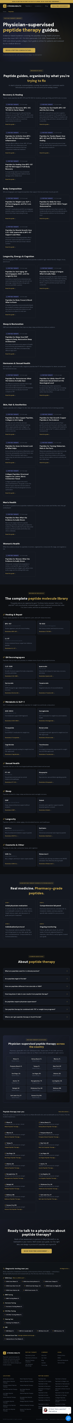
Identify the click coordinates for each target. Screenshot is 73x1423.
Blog (46, 6)
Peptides (28, 6)
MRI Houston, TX (59, 1331)
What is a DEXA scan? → (19, 1278)
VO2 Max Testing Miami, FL (14, 1314)
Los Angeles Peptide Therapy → (48, 1178)
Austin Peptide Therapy (9, 1397)
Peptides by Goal (30, 1355)
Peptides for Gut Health (61, 1386)
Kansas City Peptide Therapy (25, 1410)
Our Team (44, 1358)
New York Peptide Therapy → (47, 1147)
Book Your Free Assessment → (36, 1251)
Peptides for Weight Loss (62, 1381)
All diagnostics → (65, 1268)
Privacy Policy (61, 1355)
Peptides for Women (60, 1379)
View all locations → (64, 1111)
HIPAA (59, 1358)
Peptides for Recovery (44, 1386)
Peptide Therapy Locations (30, 1361)
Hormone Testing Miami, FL (14, 1306)
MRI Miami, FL (10, 1331)
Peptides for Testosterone (62, 1384)
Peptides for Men (43, 1384)
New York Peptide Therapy (10, 1389)
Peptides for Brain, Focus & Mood (62, 1389)
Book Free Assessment (60, 6)
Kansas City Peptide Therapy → (14, 1209)
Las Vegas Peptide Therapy (8, 1394)
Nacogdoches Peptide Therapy (26, 1398)
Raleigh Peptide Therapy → (13, 1188)
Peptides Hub (42, 1379)
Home (4, 11)
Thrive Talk (44, 1365)
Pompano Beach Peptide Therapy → (49, 1137)
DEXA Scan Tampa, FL (51, 1281)
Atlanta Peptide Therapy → (13, 1168)
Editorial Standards (63, 1360)
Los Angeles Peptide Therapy (8, 1402)
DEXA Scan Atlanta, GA (12, 1290)
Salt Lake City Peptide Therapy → (48, 1199)
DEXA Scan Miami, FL (12, 1281)
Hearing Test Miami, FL (12, 1323)
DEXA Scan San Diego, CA (33, 1286)
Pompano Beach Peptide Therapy (9, 1386)
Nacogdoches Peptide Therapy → (15, 1178)
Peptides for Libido (43, 1404)
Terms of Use (61, 1363)
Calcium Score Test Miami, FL (14, 1339)
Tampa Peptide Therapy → (12, 1147)
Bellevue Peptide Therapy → (13, 1199)
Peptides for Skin (43, 1393)
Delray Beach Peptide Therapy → (48, 1126)
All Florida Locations (8, 1379)
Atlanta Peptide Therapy (26, 1393)
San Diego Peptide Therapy (25, 1390)
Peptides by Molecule (31, 1358)
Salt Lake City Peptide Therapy (9, 1410)
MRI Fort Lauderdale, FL (26, 1331)
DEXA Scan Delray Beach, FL (31, 1281)
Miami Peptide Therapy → (12, 1126)
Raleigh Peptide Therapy (26, 1401)
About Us (43, 1355)
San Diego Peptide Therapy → (13, 1157)
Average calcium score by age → (27, 1335)
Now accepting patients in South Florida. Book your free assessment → (36, 1)
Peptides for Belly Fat (44, 1400)
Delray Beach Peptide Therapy (9, 1382)
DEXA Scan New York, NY (13, 1286)
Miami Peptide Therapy (26, 1379)
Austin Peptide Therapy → (46, 1168)
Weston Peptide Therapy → (13, 1137)
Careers (43, 1363)
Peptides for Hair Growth (62, 1393)
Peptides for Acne (43, 1395)
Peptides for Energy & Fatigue (44, 1389)
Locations (38, 6)
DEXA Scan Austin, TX (31, 1290)
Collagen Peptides (60, 1397)
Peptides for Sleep (60, 1404)
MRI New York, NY (44, 1331)
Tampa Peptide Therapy (26, 1385)
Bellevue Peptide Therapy (27, 1405)
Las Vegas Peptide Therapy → (47, 1157)
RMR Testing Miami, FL (12, 1298)
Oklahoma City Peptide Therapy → (49, 1188)
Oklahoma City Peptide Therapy (9, 1406)
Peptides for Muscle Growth (60, 1400)
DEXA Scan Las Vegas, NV (53, 1286)
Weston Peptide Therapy (26, 1381)
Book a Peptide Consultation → (19, 50)
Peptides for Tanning (60, 1395)
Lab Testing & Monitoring (29, 1365)
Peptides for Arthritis (44, 1397)
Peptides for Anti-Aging (44, 1381)
